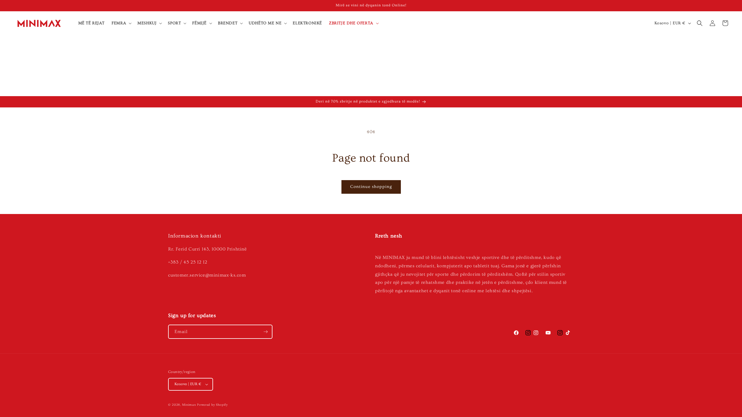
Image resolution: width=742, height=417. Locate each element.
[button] (121, 23)
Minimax (189, 405)
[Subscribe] (265, 332)
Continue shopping (371, 186)
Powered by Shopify (212, 405)
